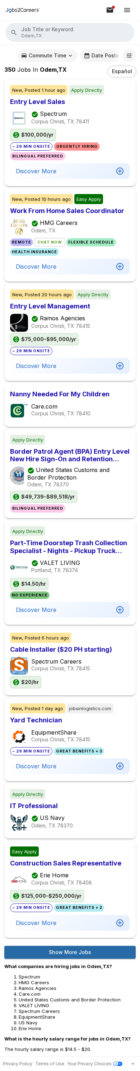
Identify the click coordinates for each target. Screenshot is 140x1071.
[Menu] (127, 10)
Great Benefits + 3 (79, 751)
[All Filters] (129, 55)
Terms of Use (49, 1063)
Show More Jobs (70, 952)
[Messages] (110, 10)
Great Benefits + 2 (79, 907)
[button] (70, 32)
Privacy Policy (17, 1063)
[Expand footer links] (133, 1064)
